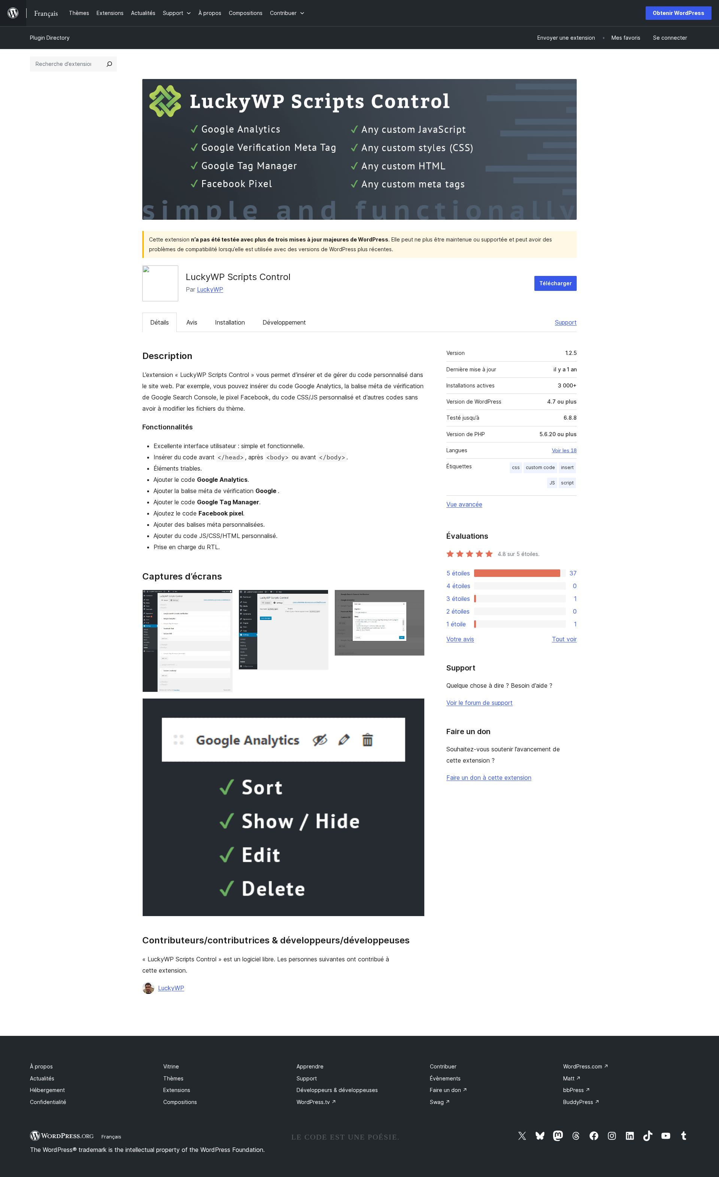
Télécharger (555, 283)
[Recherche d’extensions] (109, 64)
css (516, 467)
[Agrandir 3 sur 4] (414, 599)
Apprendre (310, 1066)
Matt (572, 1078)
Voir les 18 (564, 450)
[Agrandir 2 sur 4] (318, 599)
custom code (540, 467)
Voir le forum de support (479, 702)
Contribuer (443, 1066)
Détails (159, 322)
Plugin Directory (50, 37)
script (567, 483)
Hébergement (47, 1090)
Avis (191, 322)
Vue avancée (464, 504)
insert (567, 467)
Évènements (445, 1078)
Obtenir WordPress (678, 13)
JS (552, 483)
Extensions (176, 1090)
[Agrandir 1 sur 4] (222, 599)
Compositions (180, 1102)
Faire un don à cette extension (488, 777)
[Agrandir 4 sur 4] (414, 708)
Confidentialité (48, 1102)
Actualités (42, 1078)
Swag (440, 1102)
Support (566, 322)
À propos (41, 1066)
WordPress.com (586, 1066)
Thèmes (173, 1078)
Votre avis (460, 639)
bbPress (576, 1090)
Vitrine (171, 1066)
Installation (230, 322)
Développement (284, 322)
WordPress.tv (316, 1102)
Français (111, 1137)
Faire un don (448, 1090)
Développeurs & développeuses (337, 1090)
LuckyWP (210, 289)
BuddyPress (581, 1102)
